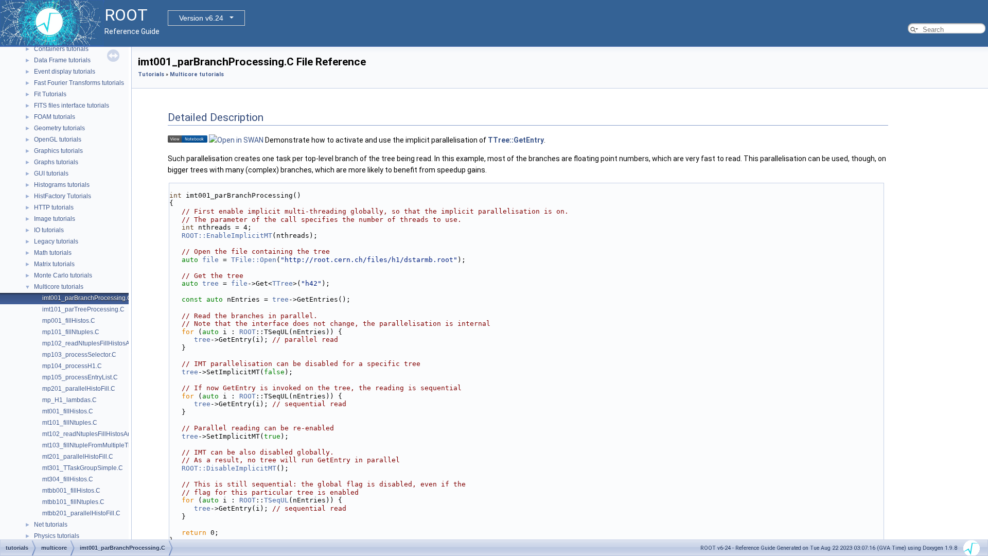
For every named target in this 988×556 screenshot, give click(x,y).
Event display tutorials (64, 71)
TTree (282, 283)
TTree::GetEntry (516, 140)
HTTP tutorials (54, 207)
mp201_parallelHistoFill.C (78, 388)
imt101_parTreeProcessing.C (83, 309)
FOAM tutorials (54, 116)
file (210, 260)
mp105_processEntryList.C (80, 377)
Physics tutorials (56, 536)
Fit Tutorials (50, 94)
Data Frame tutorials (62, 60)
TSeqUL (276, 500)
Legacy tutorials (56, 241)
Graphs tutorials (56, 162)
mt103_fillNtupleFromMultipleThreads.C (98, 445)
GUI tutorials (51, 173)
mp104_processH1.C (72, 366)
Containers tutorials (61, 49)
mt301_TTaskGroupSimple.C (82, 468)
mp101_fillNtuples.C (70, 332)
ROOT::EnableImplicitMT (227, 235)
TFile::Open (253, 260)
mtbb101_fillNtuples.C (73, 502)
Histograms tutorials (62, 184)
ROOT (247, 332)
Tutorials (151, 74)
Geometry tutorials (59, 128)
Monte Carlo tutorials (63, 275)
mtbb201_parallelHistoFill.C (81, 513)
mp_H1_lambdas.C (69, 400)
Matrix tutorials (54, 264)
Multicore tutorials (58, 286)
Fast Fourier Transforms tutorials (79, 82)
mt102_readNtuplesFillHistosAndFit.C (95, 434)
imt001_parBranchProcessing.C (87, 298)
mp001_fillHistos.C (68, 320)
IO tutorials (49, 230)
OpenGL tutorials (57, 139)
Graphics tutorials (58, 150)
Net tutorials (50, 524)
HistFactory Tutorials (62, 196)
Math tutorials (53, 252)
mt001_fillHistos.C (67, 411)
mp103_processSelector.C (79, 354)
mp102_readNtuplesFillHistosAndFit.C (96, 343)
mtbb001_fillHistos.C (71, 490)
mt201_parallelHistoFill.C (77, 456)
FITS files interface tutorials (71, 105)
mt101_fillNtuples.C (69, 422)
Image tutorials (54, 218)
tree (210, 283)
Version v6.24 (201, 18)
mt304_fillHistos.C (67, 479)
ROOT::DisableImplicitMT (229, 468)
